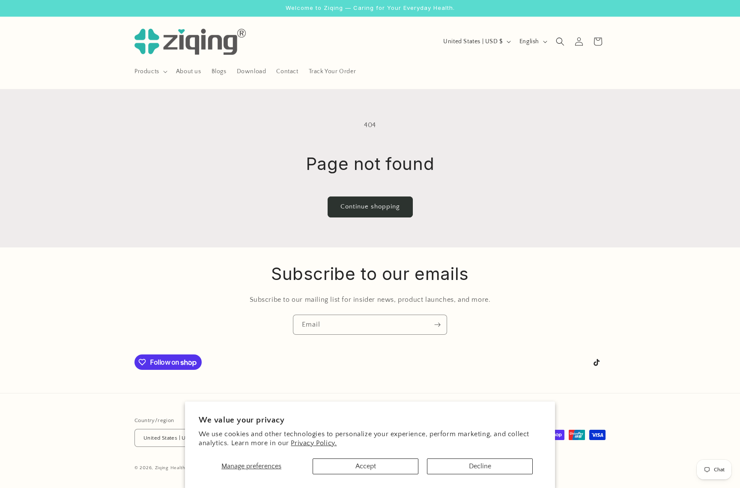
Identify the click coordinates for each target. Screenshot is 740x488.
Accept (365, 466)
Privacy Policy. (314, 443)
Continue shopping (370, 206)
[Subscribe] (437, 325)
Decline (480, 466)
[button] (150, 71)
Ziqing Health (170, 468)
